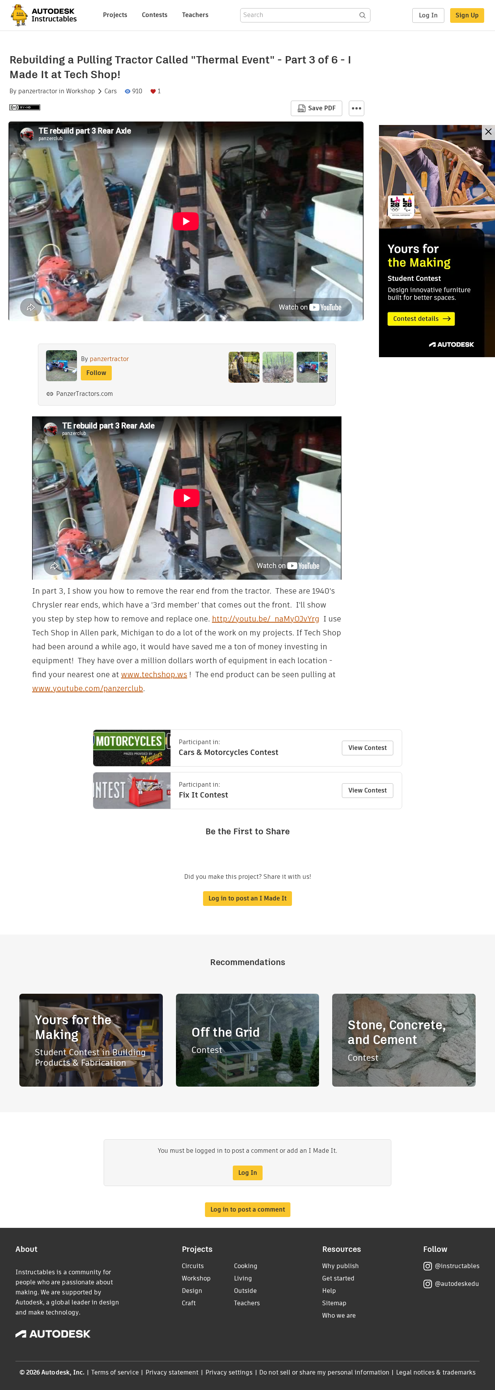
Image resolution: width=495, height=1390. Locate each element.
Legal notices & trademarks (436, 1372)
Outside (245, 1290)
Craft (189, 1303)
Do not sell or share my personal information (324, 1372)
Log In (428, 15)
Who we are (339, 1315)
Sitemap (334, 1303)
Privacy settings (229, 1372)
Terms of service (115, 1372)
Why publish (340, 1266)
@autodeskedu (457, 1283)
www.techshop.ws (154, 674)
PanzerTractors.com (84, 393)
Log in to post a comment (247, 1209)
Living (243, 1278)
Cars (110, 91)
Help (329, 1290)
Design (192, 1290)
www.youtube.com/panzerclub (87, 688)
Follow (96, 372)
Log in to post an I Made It (247, 898)
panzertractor (37, 91)
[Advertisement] (437, 241)
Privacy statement (172, 1372)
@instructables (457, 1266)
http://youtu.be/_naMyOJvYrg (265, 618)
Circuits (193, 1266)
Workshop (80, 91)
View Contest (367, 747)
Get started (338, 1278)
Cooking (246, 1266)
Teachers (195, 14)
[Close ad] (488, 132)
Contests (154, 14)
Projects (115, 14)
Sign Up (467, 15)
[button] (356, 108)
